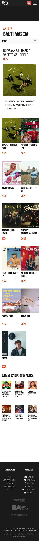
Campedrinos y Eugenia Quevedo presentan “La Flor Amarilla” (6, 417)
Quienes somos (31, 489)
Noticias (10, 483)
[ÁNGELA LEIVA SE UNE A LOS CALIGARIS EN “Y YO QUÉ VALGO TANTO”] (32, 409)
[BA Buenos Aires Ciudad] (19, 507)
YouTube (31, 477)
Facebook (31, 483)
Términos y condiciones (18, 530)
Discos (4, 41)
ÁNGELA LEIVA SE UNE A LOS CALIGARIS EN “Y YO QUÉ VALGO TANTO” (32, 417)
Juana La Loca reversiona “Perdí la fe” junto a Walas (19, 393)
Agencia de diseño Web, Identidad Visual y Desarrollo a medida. (22, 535)
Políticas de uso (31, 530)
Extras (10, 489)
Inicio (10, 477)
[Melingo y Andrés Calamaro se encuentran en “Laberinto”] (6, 385)
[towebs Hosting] (19, 500)
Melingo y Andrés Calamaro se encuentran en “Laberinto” (6, 393)
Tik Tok (30, 486)
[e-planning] (19, 515)
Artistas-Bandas (9, 480)
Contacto (31, 492)
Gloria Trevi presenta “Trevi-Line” (32, 392)
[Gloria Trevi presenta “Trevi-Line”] (32, 385)
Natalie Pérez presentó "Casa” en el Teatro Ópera (19, 416)
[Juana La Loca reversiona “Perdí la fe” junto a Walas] (19, 385)
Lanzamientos (9, 486)
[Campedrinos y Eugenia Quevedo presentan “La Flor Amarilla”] (6, 409)
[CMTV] (5, 3)
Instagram (31, 480)
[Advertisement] (19, 451)
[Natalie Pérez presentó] (19, 409)
